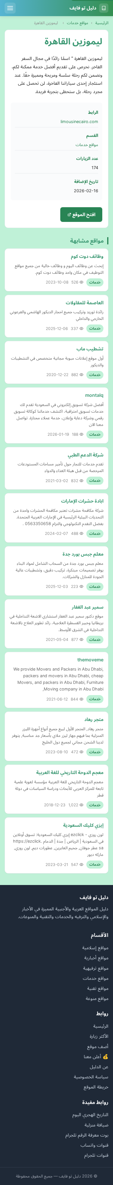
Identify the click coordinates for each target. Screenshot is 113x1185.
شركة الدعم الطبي (85, 455)
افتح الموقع (83, 214)
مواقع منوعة (97, 998)
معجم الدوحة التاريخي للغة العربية (69, 772)
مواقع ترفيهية (95, 968)
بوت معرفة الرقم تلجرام (86, 1135)
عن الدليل (99, 1066)
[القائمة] (10, 8)
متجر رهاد (93, 719)
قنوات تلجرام (96, 1155)
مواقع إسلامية (95, 947)
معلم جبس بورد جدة (83, 554)
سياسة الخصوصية (91, 1077)
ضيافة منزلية (96, 1125)
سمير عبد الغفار (87, 607)
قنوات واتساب (94, 1145)
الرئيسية (101, 22)
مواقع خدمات (77, 22)
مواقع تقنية (97, 988)
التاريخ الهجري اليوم (90, 1114)
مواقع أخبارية (96, 958)
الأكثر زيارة (99, 1036)
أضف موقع (97, 1046)
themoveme (90, 660)
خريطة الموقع (96, 1087)
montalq (94, 395)
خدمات (95, 282)
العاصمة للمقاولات (84, 302)
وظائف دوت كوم (87, 256)
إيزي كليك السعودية (83, 825)
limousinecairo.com (79, 121)
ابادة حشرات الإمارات (82, 501)
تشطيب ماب (89, 349)
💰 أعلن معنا (96, 1056)
